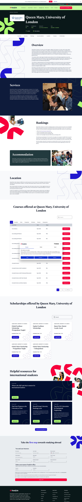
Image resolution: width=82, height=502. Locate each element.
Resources (47, 7)
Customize (40, 257)
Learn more (15, 337)
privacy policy (64, 472)
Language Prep (55, 496)
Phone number (53, 451)
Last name (35, 451)
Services (35, 7)
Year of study (18, 459)
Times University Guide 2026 (46, 131)
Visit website (37, 31)
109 (67, 289)
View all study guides (40, 429)
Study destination (53, 459)
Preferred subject (36, 459)
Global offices (66, 492)
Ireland (42, 500)
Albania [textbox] (17, 469)
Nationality (35, 455)
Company (56, 7)
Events (52, 7)
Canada (42, 496)
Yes (50, 1)
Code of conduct (67, 496)
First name (17, 451)
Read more (15, 397)
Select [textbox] (34, 456)
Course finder (30, 7)
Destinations (23, 7)
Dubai (42, 498)
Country (17, 468)
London (28, 31)
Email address (18, 455)
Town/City (35, 468)
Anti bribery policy (67, 494)
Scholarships (55, 498)
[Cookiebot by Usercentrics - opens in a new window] (55, 244)
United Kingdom (43, 492)
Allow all (54, 257)
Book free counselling (65, 7)
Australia (42, 494)
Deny (27, 257)
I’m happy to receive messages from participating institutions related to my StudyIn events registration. (33, 476)
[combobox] (52, 453)
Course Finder (55, 492)
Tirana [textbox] (34, 469)
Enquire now (66, 228)
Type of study (53, 455)
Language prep (41, 7)
